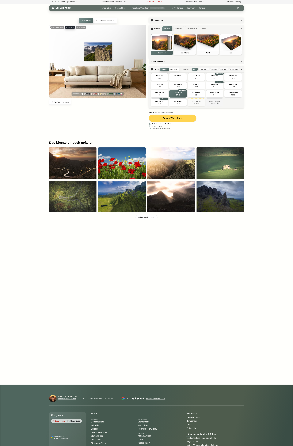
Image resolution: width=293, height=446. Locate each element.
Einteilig (164, 69)
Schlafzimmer (81, 27)
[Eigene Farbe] (121, 94)
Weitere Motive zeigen (146, 217)
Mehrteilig (173, 69)
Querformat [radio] (204, 69)
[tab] (167, 28)
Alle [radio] (195, 69)
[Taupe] (105, 94)
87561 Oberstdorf (61, 439)
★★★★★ (138, 398)
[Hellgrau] (85, 94)
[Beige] (103, 94)
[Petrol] (119, 94)
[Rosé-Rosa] (94, 94)
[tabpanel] (196, 45)
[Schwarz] (89, 94)
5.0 (128, 398)
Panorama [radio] (223, 69)
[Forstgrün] (110, 94)
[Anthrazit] (87, 94)
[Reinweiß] (82, 94)
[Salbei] (108, 94)
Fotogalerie (57, 415)
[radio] (159, 77)
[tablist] (200, 28)
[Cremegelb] (101, 94)
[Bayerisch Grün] (112, 94)
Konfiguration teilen (61, 102)
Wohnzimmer (70, 27)
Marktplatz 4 (59, 436)
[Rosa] (91, 94)
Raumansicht (86, 21)
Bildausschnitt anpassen (105, 21)
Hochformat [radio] (234, 69)
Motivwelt (94, 419)
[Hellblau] (114, 94)
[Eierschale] (98, 94)
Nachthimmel (142, 419)
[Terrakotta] (96, 94)
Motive (94, 413)
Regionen (141, 433)
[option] (162, 44)
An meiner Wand (58, 27)
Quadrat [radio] (214, 69)
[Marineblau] (117, 94)
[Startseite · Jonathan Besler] (61, 8)
